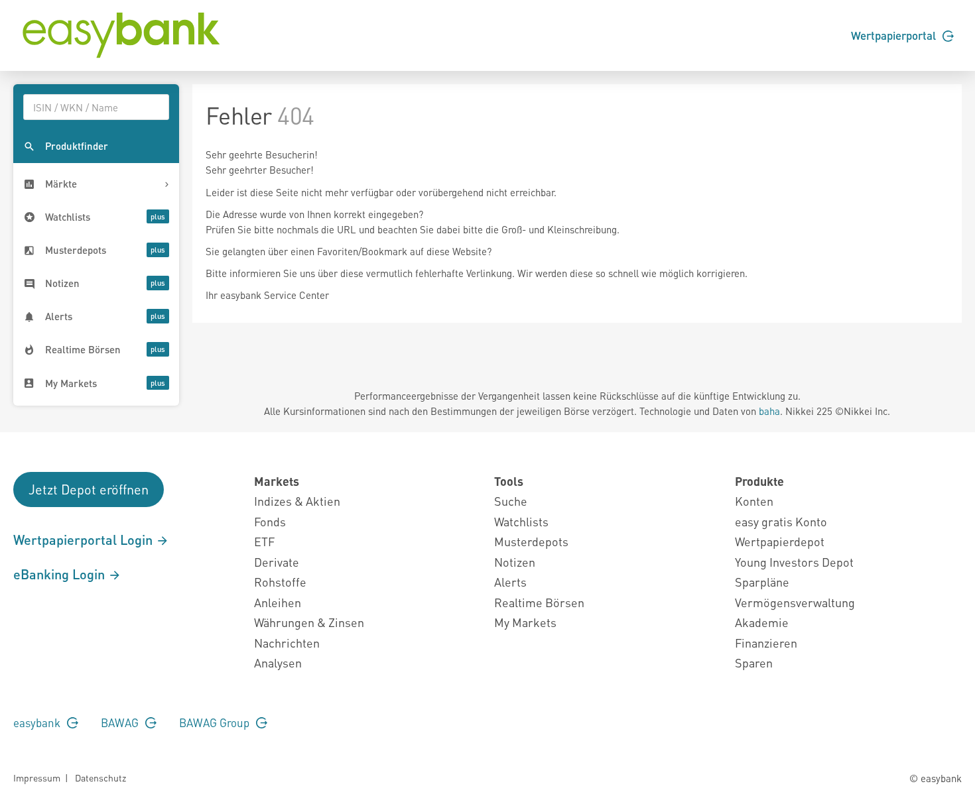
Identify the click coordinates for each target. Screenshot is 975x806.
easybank (38, 722)
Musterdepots (531, 541)
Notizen (514, 561)
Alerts (510, 581)
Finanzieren (766, 642)
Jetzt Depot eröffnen (89, 489)
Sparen (754, 662)
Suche (510, 500)
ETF (264, 541)
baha (769, 411)
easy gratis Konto (781, 521)
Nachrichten (287, 642)
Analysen (278, 662)
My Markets (525, 622)
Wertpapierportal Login (84, 539)
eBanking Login (60, 574)
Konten (754, 500)
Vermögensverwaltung (795, 602)
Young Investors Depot (794, 561)
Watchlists (521, 521)
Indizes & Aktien (297, 500)
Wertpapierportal (895, 35)
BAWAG (121, 722)
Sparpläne (762, 581)
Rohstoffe (280, 581)
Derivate (276, 561)
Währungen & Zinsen (309, 622)
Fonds (270, 521)
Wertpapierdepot (779, 541)
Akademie (762, 622)
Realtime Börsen (539, 602)
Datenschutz (100, 777)
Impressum (36, 777)
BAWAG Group (215, 722)
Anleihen (277, 602)
